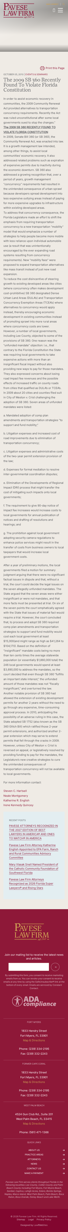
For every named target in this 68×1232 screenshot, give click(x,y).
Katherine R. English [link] (16, 800)
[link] (18, 10)
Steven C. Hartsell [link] (15, 791)
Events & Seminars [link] (36, 75)
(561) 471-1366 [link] (39, 1132)
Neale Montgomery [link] (15, 796)
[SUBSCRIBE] (55, 967)
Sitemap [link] (21, 1220)
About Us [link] (34, 1150)
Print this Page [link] (55, 68)
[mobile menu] (60, 10)
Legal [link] (31, 1220)
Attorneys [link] (34, 1159)
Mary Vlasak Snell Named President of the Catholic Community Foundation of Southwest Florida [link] (33, 868)
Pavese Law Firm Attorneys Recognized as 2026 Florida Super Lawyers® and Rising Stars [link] (31, 883)
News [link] (34, 1164)
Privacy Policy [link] (44, 1220)
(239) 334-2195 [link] (55, 10)
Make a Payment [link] (52, 4)
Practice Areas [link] (34, 1155)
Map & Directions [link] (34, 1040)
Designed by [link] (26, 1225)
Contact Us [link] (34, 1169)
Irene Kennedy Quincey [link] (18, 805)
